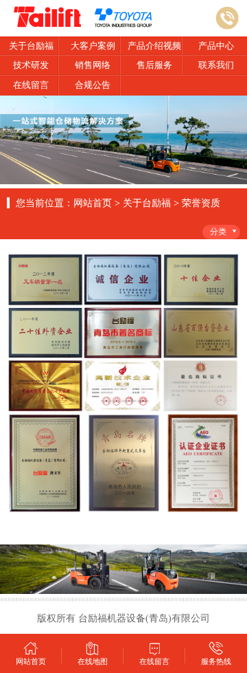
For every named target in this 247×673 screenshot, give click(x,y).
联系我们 (216, 65)
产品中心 (216, 46)
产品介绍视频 (154, 46)
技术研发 (31, 65)
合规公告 (92, 85)
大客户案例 (93, 46)
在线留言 (31, 85)
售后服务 (154, 65)
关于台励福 (31, 46)
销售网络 (92, 65)
